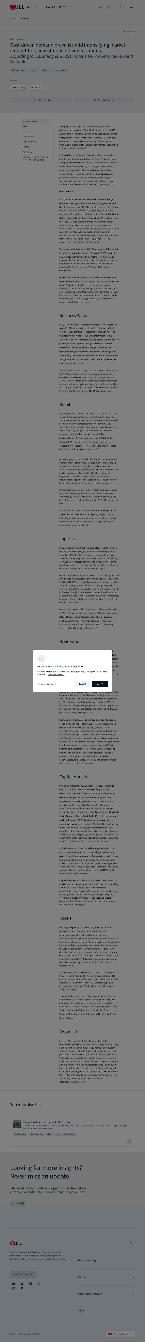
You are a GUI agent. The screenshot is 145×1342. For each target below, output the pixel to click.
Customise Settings (47, 684)
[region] (72, 671)
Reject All (82, 684)
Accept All (100, 684)
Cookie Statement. (56, 674)
